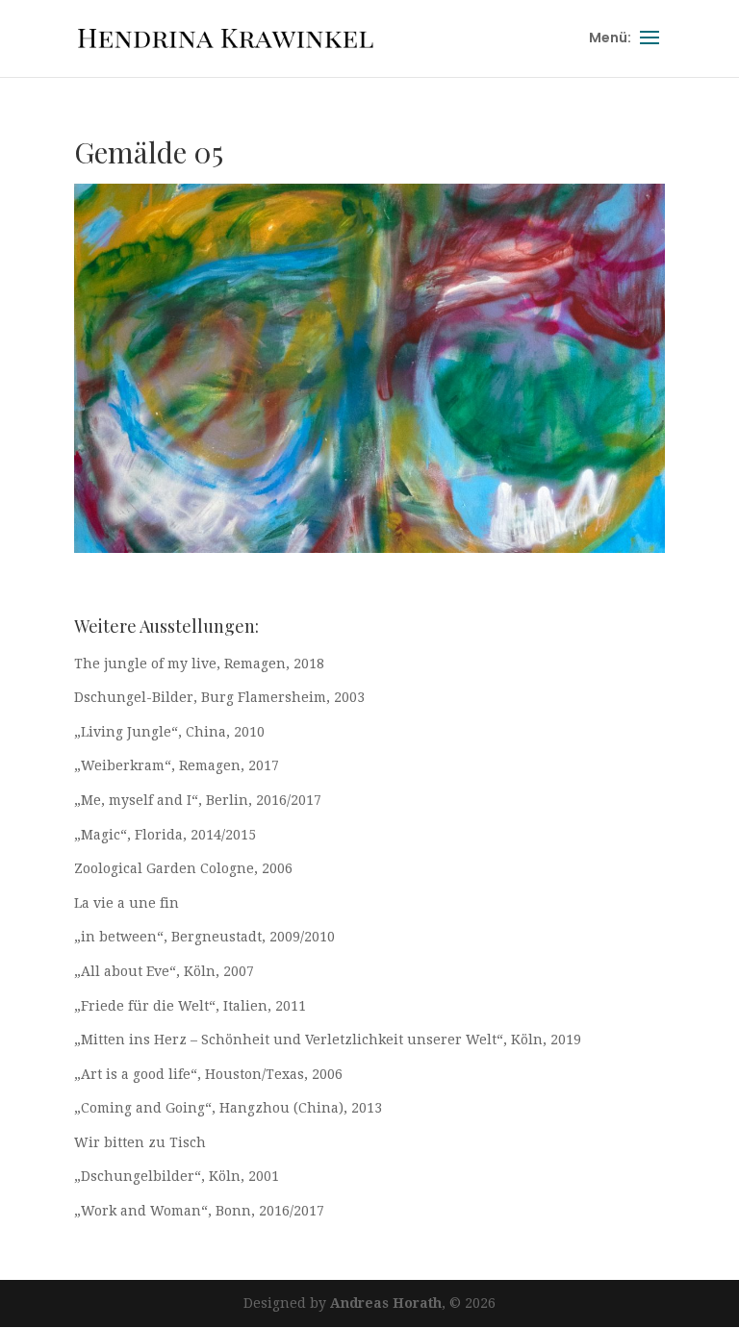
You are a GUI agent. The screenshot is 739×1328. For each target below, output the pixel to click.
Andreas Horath (386, 1303)
